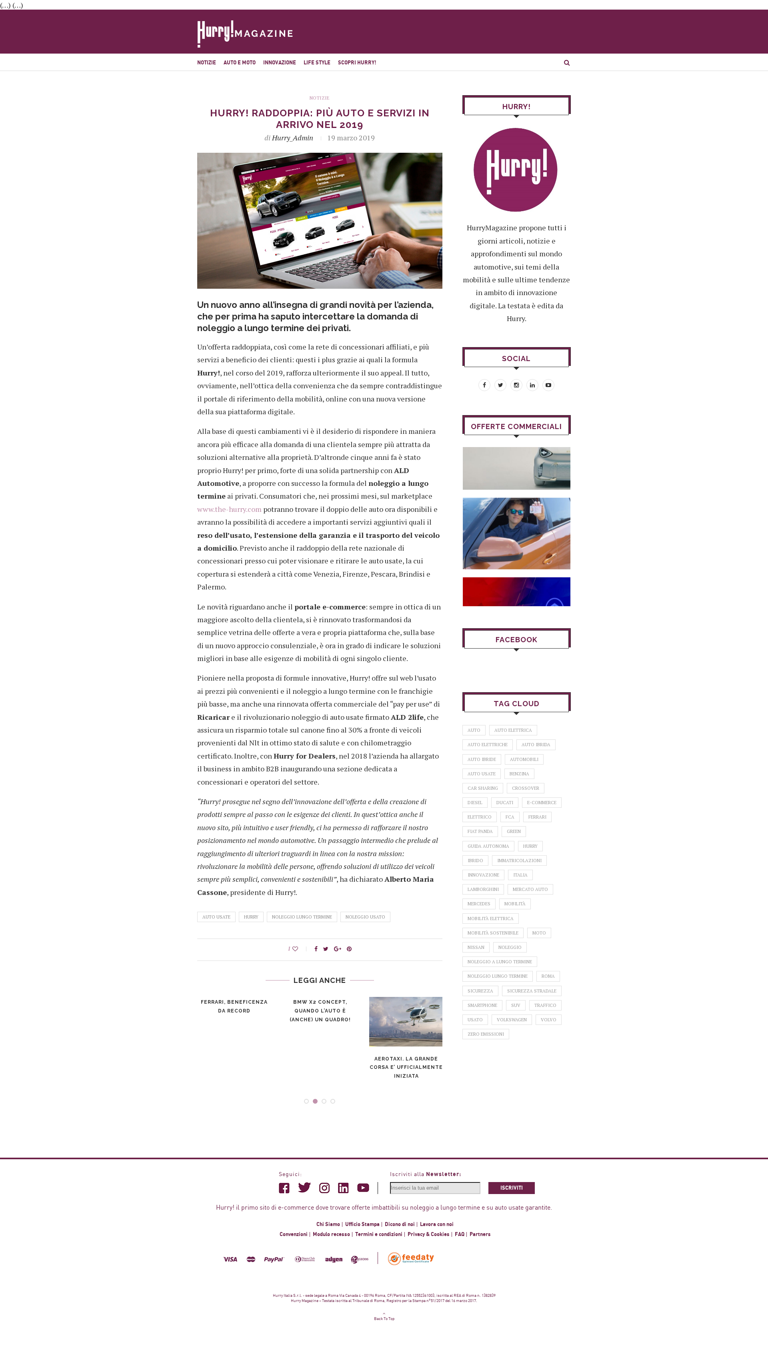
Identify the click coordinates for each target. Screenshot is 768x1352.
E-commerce (541, 802)
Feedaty (411, 1258)
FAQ (459, 1234)
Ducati (504, 802)
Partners (480, 1234)
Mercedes (479, 904)
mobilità (515, 904)
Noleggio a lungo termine (500, 962)
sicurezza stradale (531, 991)
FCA (510, 817)
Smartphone (482, 1005)
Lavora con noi (437, 1224)
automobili (524, 759)
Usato (475, 1019)
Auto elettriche (488, 744)
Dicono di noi (400, 1224)
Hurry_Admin (292, 137)
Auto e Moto (240, 63)
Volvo (548, 1019)
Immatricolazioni (519, 860)
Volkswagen (512, 1019)
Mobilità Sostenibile (493, 933)
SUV (515, 1005)
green (514, 831)
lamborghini (483, 889)
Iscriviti (511, 1188)
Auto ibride (482, 759)
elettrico (480, 817)
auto (474, 730)
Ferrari (537, 817)
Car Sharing (483, 788)
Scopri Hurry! (357, 63)
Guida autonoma (488, 846)
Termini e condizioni (378, 1234)
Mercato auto (530, 889)
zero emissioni (486, 1034)
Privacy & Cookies (429, 1234)
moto (539, 933)
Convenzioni (294, 1234)
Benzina (519, 774)
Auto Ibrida (536, 744)
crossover (525, 788)
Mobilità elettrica (491, 918)
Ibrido (475, 860)
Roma (548, 976)
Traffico (545, 1005)
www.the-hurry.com (229, 509)
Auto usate (216, 917)
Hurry (251, 917)
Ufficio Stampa (362, 1224)
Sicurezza (480, 991)
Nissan (476, 947)
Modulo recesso (331, 1234)
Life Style (317, 63)
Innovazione (279, 63)
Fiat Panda (480, 831)
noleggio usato (365, 917)
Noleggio (510, 947)
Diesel (475, 802)
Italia (520, 875)
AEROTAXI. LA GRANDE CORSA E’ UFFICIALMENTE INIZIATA (406, 1067)
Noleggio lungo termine (302, 917)
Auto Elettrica (513, 730)
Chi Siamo (328, 1224)
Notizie (206, 63)
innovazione (483, 875)
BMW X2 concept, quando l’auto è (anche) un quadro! (320, 1010)
